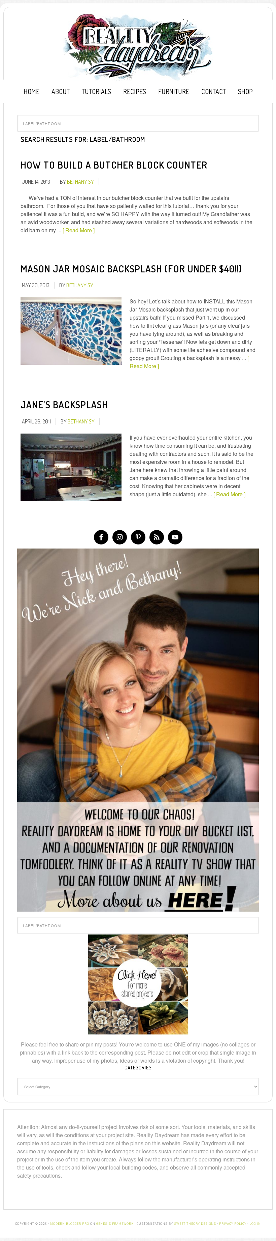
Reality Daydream (138, 46)
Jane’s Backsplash (64, 404)
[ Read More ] (79, 230)
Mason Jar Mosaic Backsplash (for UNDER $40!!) (131, 269)
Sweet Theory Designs (195, 1223)
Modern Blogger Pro (69, 1223)
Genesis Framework (115, 1223)
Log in (255, 1223)
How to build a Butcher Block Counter (114, 165)
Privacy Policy (232, 1223)
